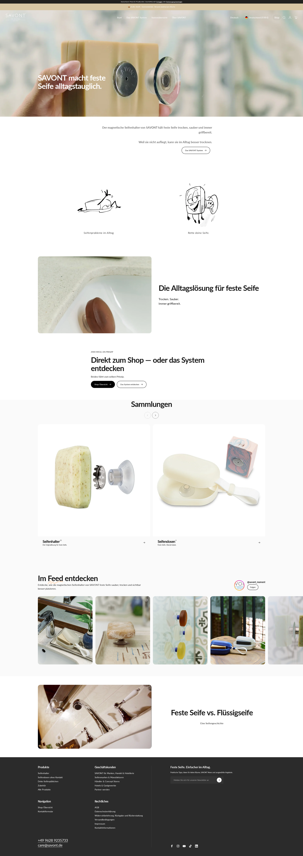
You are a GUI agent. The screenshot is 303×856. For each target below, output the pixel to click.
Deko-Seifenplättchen (48, 781)
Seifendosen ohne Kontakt (50, 777)
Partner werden (102, 789)
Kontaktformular (45, 811)
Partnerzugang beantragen (174, 2)
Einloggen (159, 2)
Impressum (100, 823)
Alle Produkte (44, 789)
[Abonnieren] (219, 780)
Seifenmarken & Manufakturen (109, 777)
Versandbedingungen (104, 819)
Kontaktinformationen (105, 827)
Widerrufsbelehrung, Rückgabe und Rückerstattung (119, 815)
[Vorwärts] (155, 415)
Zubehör (42, 785)
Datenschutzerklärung (105, 811)
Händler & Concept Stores (107, 781)
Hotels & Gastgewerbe (105, 785)
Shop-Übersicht (45, 807)
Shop (276, 17)
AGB (97, 807)
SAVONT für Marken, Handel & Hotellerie (114, 773)
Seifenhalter (43, 773)
